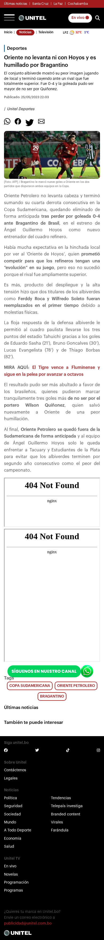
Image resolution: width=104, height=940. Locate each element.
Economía (12, 838)
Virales (57, 822)
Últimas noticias (15, 3)
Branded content (65, 814)
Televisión (45, 32)
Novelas (11, 874)
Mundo (10, 822)
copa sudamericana (29, 686)
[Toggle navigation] (9, 18)
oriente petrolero (76, 686)
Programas (13, 890)
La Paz (58, 3)
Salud (9, 846)
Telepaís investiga (67, 806)
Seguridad (13, 806)
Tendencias (61, 798)
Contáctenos (15, 770)
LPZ (65, 32)
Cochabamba (78, 3)
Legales (11, 778)
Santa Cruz (40, 3)
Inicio (8, 32)
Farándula (60, 830)
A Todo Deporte (17, 830)
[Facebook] (18, 121)
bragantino (52, 696)
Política (10, 798)
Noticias (25, 32)
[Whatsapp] (7, 121)
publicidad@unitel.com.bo (28, 923)
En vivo (78, 18)
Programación (16, 882)
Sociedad (12, 814)
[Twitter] (29, 122)
